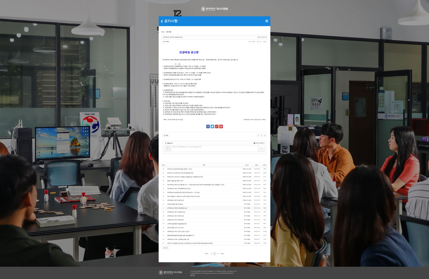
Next (222, 253)
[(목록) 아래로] (261, 135)
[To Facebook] (208, 125)
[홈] (162, 21)
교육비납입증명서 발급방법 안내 (177, 224)
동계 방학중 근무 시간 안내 (175, 227)
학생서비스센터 (247, 169)
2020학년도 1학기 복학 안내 (175, 220)
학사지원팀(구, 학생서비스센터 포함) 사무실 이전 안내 (183, 196)
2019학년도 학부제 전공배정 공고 (173, 37)
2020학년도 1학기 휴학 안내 (175, 216)
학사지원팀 (166, 41)
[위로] (258, 135)
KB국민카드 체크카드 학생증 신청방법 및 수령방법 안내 (184, 177)
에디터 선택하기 (260, 143)
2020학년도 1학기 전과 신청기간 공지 (178, 231)
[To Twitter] (212, 125)
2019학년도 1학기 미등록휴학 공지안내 (178, 188)
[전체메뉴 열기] (266, 21)
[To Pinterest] (221, 125)
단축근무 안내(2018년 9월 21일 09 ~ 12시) (179, 169)
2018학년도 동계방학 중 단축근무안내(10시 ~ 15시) (182, 192)
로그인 (192, 275)
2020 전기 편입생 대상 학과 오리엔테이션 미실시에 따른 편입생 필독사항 (189, 243)
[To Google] (217, 125)
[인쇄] (264, 135)
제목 (204, 165)
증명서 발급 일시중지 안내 (175, 181)
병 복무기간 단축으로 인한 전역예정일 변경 (180, 173)
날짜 (256, 165)
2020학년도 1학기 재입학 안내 (176, 212)
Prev (206, 253)
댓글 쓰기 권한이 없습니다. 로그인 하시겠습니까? (187, 147)
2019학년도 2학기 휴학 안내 (175, 200)
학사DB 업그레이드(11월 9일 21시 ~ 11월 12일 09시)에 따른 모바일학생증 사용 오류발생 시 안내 (195, 184)
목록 (167, 135)
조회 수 (265, 165)
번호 (163, 165)
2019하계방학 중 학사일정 (175, 204)
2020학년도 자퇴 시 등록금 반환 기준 (178, 239)
